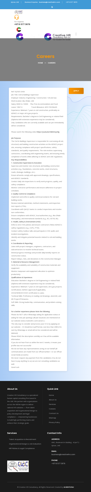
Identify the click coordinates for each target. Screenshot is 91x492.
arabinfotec (69, 487)
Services (52, 404)
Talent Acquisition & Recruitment (22, 439)
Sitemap (52, 418)
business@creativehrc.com (49, 2)
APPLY (76, 91)
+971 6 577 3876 (22, 24)
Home (40, 63)
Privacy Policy (54, 422)
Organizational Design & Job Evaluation (25, 444)
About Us (52, 400)
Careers (52, 409)
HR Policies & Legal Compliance (22, 448)
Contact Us (53, 413)
